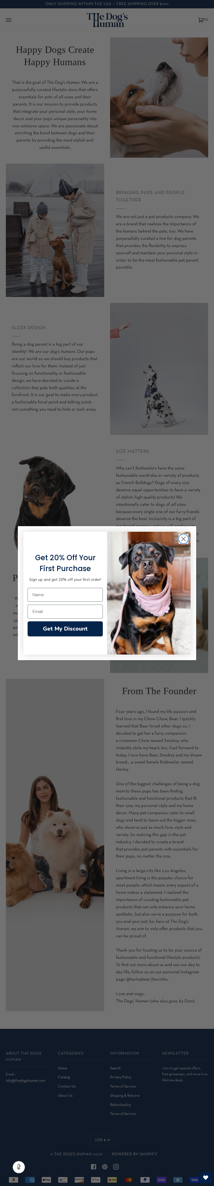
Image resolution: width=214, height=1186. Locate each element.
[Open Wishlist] (205, 1177)
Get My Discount (65, 628)
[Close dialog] (183, 539)
